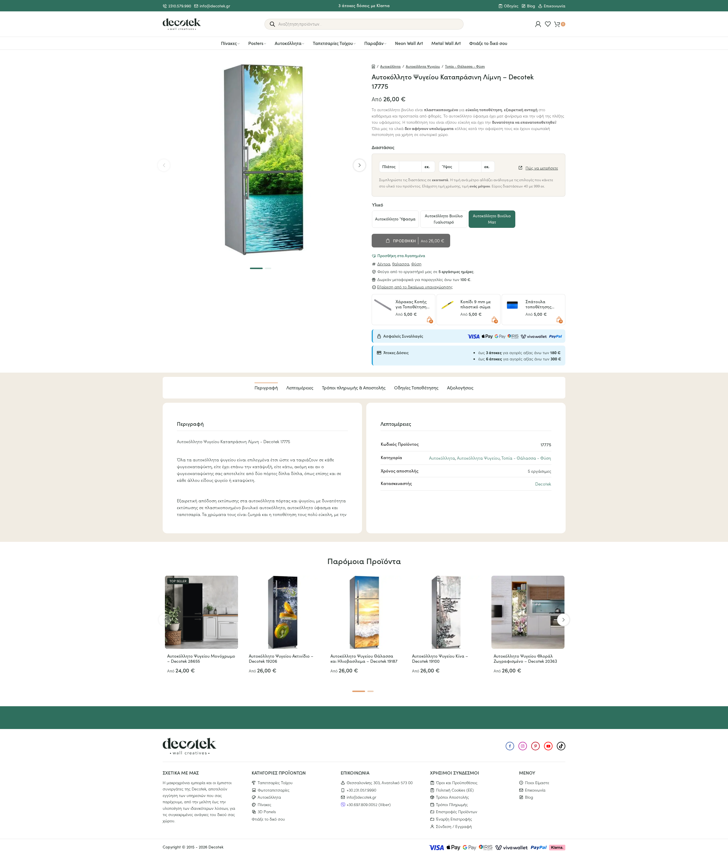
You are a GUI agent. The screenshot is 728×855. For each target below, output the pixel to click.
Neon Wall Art (409, 43)
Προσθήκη (404, 240)
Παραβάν (374, 43)
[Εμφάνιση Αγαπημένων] (548, 24)
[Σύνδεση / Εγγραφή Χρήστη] (538, 24)
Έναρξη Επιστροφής (454, 819)
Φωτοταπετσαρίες (273, 790)
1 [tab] (256, 268)
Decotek (543, 484)
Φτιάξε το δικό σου (488, 43)
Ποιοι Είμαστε (537, 782)
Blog (531, 6)
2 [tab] (268, 268)
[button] (398, 255)
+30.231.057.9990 (361, 790)
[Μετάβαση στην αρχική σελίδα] (182, 24)
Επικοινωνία (554, 6)
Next (359, 165)
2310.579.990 (179, 6)
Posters (255, 43)
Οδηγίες (511, 6)
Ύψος (447, 166)
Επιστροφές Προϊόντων (456, 811)
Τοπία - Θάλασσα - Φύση (465, 66)
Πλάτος (389, 166)
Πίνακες (229, 43)
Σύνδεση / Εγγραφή (454, 826)
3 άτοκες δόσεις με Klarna (364, 5)
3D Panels (267, 811)
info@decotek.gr (215, 6)
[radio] (395, 219)
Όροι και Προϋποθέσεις (456, 782)
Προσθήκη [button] (429, 319)
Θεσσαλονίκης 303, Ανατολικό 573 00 (380, 782)
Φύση (416, 264)
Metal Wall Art (446, 43)
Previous (164, 165)
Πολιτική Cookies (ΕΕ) (455, 790)
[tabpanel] (262, 160)
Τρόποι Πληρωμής (452, 804)
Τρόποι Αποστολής (452, 797)
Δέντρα (383, 264)
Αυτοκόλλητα (288, 43)
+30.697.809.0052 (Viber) (369, 804)
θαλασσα (400, 264)
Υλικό (377, 204)
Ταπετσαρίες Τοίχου (333, 43)
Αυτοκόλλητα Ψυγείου (423, 66)
